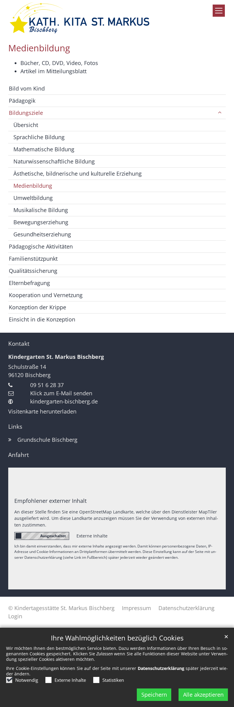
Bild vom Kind (27, 88)
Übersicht (25, 125)
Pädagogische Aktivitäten (41, 246)
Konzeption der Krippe (37, 307)
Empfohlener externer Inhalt (50, 500)
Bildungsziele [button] (26, 112)
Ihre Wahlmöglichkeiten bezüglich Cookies (117, 638)
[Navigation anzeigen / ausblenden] (219, 11)
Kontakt (19, 343)
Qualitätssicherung (33, 270)
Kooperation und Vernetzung (46, 295)
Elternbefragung (29, 283)
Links (15, 426)
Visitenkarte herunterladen (42, 411)
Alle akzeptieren (203, 694)
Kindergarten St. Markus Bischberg (56, 356)
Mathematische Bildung (43, 149)
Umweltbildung (33, 197)
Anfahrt (18, 454)
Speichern (154, 694)
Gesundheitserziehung (42, 234)
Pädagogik (22, 100)
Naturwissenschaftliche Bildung (54, 161)
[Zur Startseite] (79, 17)
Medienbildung (39, 48)
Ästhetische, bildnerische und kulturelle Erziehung (77, 173)
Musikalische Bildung (40, 210)
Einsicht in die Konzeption (42, 319)
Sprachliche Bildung (39, 137)
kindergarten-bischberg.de (64, 401)
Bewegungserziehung (40, 222)
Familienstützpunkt (33, 258)
